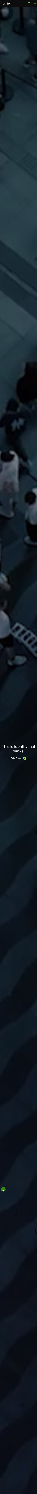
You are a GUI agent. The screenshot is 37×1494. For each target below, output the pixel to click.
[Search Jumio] (29, 3)
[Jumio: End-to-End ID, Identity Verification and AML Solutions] (6, 4)
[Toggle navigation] (35, 3)
